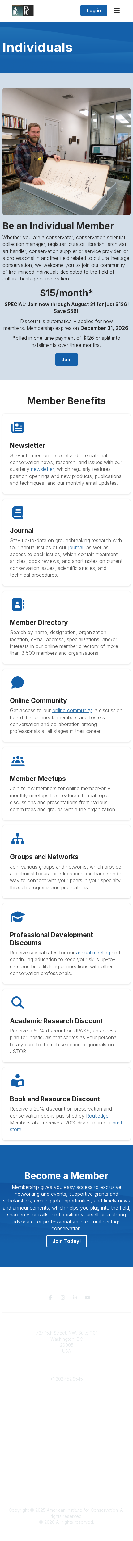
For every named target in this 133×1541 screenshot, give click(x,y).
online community (72, 710)
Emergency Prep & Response (66, 1452)
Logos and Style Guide (66, 1483)
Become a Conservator (66, 1446)
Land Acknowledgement (66, 1471)
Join (67, 359)
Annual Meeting (66, 1434)
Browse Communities (66, 1403)
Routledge (97, 1116)
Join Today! (67, 1241)
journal (75, 547)
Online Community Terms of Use (66, 1477)
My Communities (66, 1397)
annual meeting (93, 952)
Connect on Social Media (66, 1489)
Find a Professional (66, 1440)
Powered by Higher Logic (66, 1533)
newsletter (42, 469)
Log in (94, 10)
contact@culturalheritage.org (66, 1369)
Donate (66, 1428)
